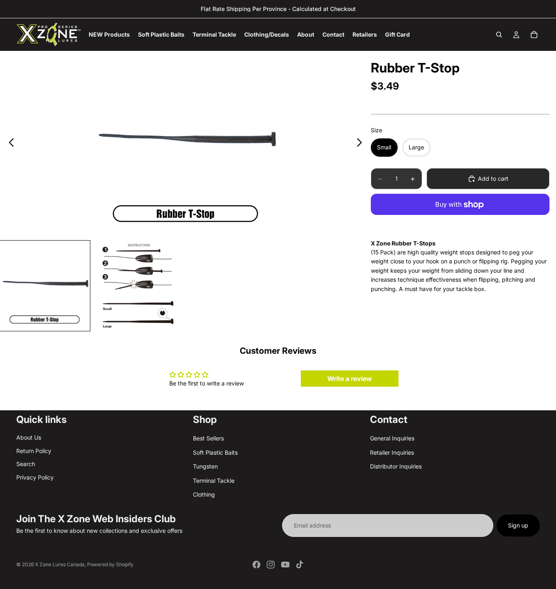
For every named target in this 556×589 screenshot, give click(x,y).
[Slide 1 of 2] (45, 286)
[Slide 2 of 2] (137, 286)
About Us (28, 437)
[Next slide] (361, 144)
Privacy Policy (35, 477)
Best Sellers (208, 438)
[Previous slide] (9, 144)
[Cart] (534, 35)
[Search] (499, 35)
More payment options (460, 223)
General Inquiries (392, 438)
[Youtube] (285, 564)
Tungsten (205, 466)
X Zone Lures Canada (60, 564)
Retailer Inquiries (392, 452)
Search (25, 463)
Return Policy (33, 450)
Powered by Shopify (110, 564)
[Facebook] (256, 564)
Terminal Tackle (213, 480)
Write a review (349, 378)
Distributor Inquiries (396, 466)
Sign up (518, 525)
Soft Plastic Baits (215, 452)
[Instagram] (271, 564)
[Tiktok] (299, 564)
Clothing (204, 494)
